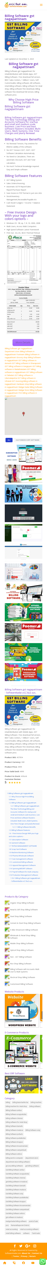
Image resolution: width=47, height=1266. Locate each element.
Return (32, 1256)
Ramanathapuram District (20, 1225)
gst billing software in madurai (16, 1182)
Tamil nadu (36, 1233)
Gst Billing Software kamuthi (15, 1186)
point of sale (33, 1221)
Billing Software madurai (14, 1130)
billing (8, 1102)
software (26, 1233)
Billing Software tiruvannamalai (17, 1146)
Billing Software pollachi (14, 1134)
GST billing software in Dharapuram (26, 363)
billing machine (36, 1102)
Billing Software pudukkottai (16, 1138)
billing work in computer (14, 1158)
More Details (23, 342)
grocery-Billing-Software (14, 1166)
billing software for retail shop (16, 1122)
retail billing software (13, 1233)
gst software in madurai (14, 1217)
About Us (26, 1253)
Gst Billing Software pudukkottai (17, 1197)
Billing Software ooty (33, 1130)
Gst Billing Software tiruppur (16, 1201)
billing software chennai (14, 1118)
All (9, 440)
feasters (19, 128)
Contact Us (37, 1253)
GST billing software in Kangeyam (18, 366)
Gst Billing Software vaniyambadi (17, 1209)
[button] (23, 414)
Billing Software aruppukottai (16, 1114)
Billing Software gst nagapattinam (17, 107)
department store (31, 1158)
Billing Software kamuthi (14, 1126)
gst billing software (32, 1166)
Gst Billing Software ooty (14, 1194)
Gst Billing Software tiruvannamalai (18, 1205)
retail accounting (12, 1229)
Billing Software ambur (14, 1110)
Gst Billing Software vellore (15, 1213)
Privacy (24, 1256)
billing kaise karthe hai (20, 1102)
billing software (34, 1106)
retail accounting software (29, 1229)
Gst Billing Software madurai (16, 1190)
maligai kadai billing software (16, 1221)
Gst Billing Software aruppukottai (17, 1174)
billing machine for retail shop (16, 1106)
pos (7, 1225)
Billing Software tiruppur (14, 1142)
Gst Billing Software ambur (15, 1170)
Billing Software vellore (14, 1154)
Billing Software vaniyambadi (16, 1150)
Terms (16, 1256)
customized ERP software (27, 440)
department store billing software (18, 1162)
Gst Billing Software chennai (15, 1178)
